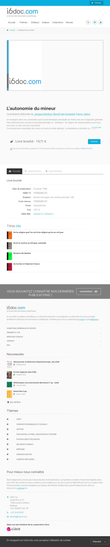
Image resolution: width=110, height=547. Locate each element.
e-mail (81, 319)
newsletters (86, 291)
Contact (10, 341)
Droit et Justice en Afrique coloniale (29, 243)
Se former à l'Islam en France (26, 264)
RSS (8, 345)
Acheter (94, 141)
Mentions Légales (15, 337)
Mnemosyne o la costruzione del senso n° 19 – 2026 (36, 383)
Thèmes (23, 22)
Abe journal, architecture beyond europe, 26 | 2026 (36, 362)
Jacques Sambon (43, 114)
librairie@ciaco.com (18, 517)
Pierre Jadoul (83, 114)
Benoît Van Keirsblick (64, 114)
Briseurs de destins (22, 253)
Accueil (11, 22)
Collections (57, 22)
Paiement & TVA (86, 148)
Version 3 (49, 214)
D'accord (97, 541)
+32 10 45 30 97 (17, 512)
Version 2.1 (39, 214)
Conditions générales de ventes (21, 328)
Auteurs (45, 22)
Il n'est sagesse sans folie (24, 372)
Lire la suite (97, 127)
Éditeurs (35, 22)
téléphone (94, 319)
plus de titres (15, 402)
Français (97, 3)
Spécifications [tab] (34, 171)
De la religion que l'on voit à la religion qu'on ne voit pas (38, 232)
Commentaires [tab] (55, 171)
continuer (21, 488)
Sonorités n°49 (19, 391)
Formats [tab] (16, 171)
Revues (69, 22)
